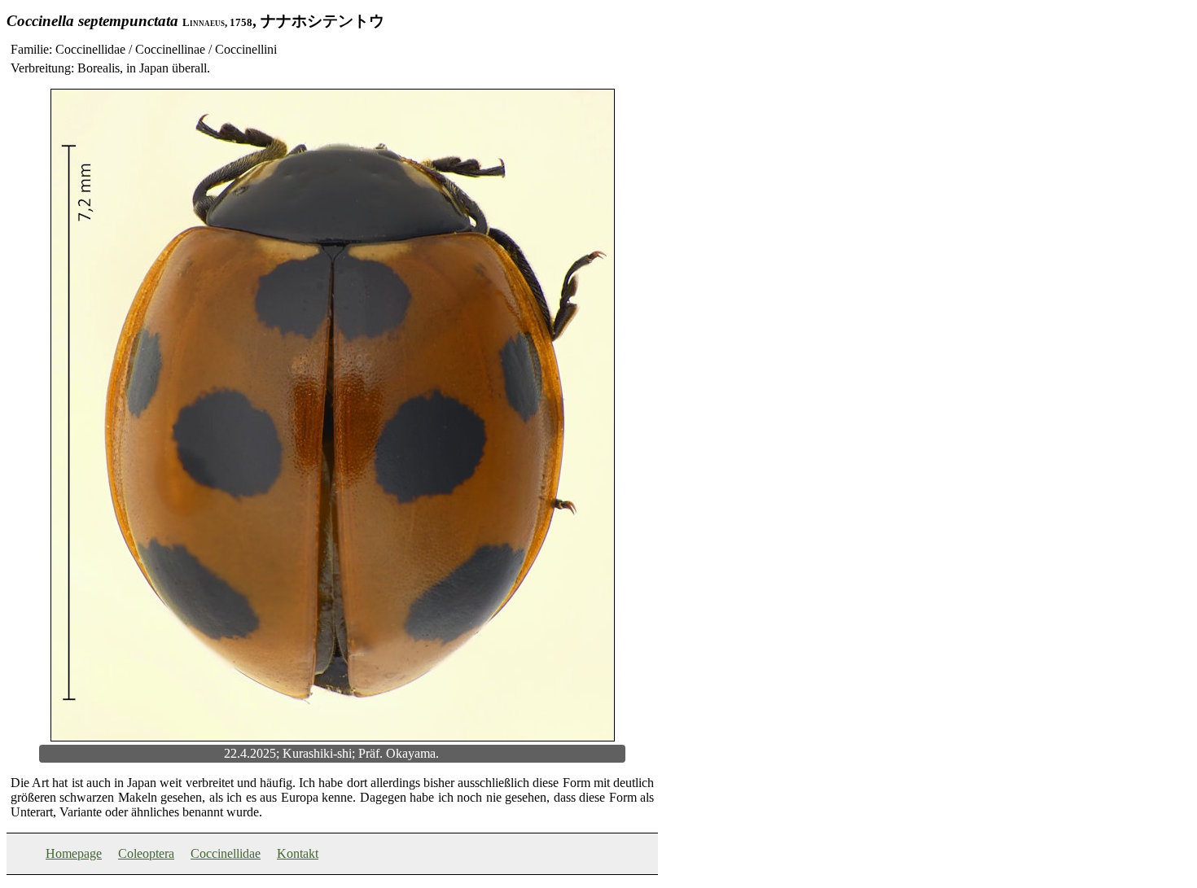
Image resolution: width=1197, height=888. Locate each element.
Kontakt (297, 853)
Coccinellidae (226, 853)
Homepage (74, 853)
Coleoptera (146, 853)
